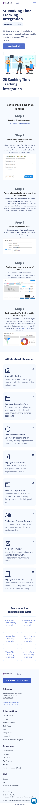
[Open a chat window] (34, 801)
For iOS (5, 764)
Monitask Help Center (11, 786)
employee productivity (22, 328)
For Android (7, 761)
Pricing (5, 719)
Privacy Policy (7, 792)
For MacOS (7, 754)
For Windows (8, 751)
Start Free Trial (14, 46)
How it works (8, 716)
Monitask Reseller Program (13, 740)
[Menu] (34, 3)
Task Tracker (7, 726)
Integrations (7, 733)
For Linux (6, 758)
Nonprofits (7, 736)
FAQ (4, 782)
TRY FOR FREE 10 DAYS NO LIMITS (17, 680)
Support (6, 779)
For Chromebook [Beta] (12, 768)
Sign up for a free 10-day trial (20, 123)
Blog (4, 729)
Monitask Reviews (7, 703)
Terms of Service (9, 723)
